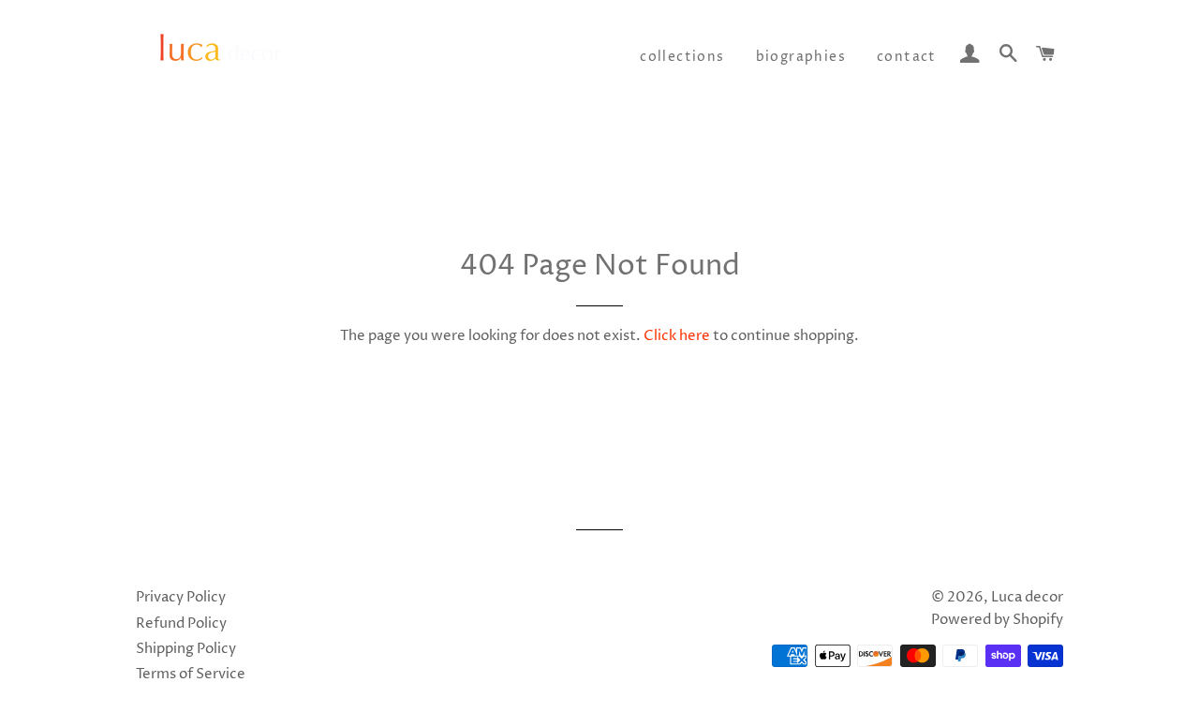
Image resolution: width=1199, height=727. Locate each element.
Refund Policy (181, 623)
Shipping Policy (186, 649)
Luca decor (1027, 597)
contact (907, 57)
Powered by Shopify (997, 620)
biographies (801, 57)
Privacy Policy (181, 597)
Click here (677, 336)
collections (682, 57)
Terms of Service (190, 674)
